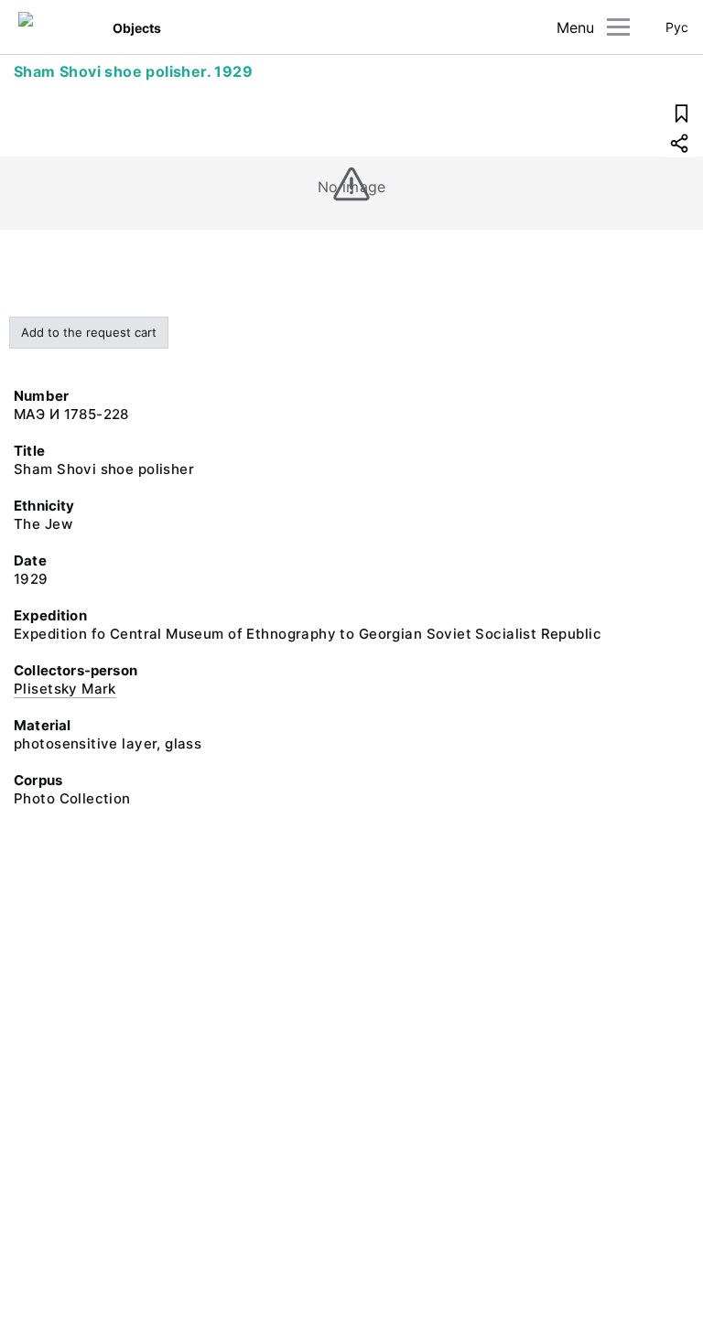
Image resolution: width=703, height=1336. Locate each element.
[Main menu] (618, 27)
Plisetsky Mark (65, 688)
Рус (676, 27)
